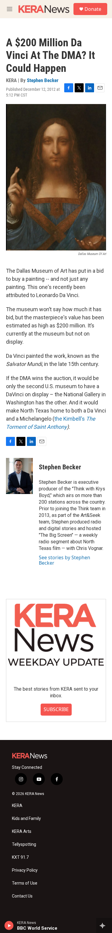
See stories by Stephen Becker (64, 560)
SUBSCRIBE (56, 709)
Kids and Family (26, 818)
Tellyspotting (24, 844)
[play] (9, 925)
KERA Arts (21, 831)
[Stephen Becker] (19, 476)
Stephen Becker (43, 80)
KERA (17, 805)
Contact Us (22, 896)
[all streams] (104, 925)
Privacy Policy (25, 870)
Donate (93, 9)
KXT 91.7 (20, 857)
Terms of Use (24, 883)
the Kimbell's (70, 419)
